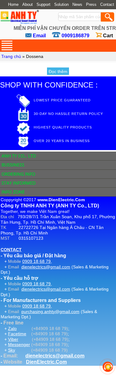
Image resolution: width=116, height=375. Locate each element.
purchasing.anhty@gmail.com (50, 311)
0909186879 (75, 35)
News (77, 4)
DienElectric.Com (46, 362)
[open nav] (7, 45)
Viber (13, 339)
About (27, 4)
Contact (107, 4)
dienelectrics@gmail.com (45, 266)
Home (13, 4)
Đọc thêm (58, 71)
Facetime (17, 333)
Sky (11, 350)
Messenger (19, 344)
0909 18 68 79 (36, 261)
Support (43, 4)
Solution (61, 4)
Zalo (12, 328)
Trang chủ (11, 56)
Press (91, 4)
